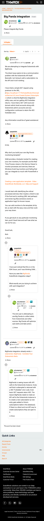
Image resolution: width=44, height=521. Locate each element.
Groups (4, 453)
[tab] (7, 42)
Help (3, 456)
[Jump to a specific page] (38, 51)
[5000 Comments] (29, 342)
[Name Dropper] (11, 136)
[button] (6, 22)
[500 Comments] (22, 136)
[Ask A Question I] (19, 21)
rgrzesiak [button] (13, 57)
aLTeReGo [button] (13, 342)
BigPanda (26, 274)
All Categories (6, 441)
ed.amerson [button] (13, 21)
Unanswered (22, 450)
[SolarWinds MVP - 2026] (19, 136)
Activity (4, 447)
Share (6, 33)
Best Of (4, 458)
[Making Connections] (31, 342)
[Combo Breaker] (14, 136)
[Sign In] (41, 2)
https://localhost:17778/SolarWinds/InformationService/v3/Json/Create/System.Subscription (22, 95)
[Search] (37, 2)
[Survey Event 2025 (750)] (17, 136)
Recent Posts (6, 444)
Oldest (12, 52)
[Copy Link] (10, 26)
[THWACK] (14, 2)
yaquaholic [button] (13, 131)
